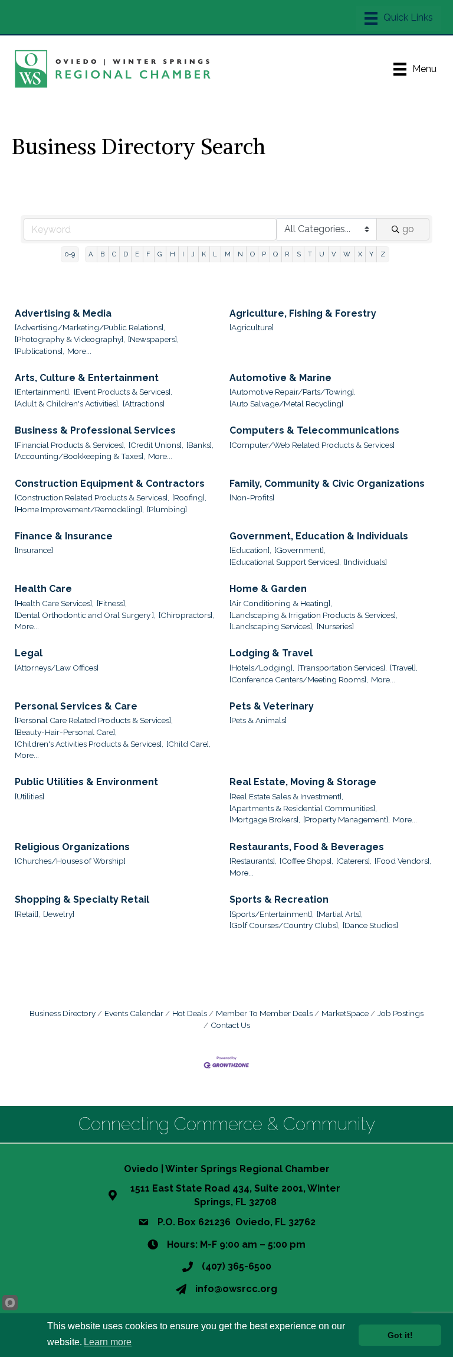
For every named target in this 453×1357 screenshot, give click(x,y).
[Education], (250, 550)
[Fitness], (112, 603)
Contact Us (230, 1025)
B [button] (102, 254)
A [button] (90, 254)
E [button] (137, 254)
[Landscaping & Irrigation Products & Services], (313, 615)
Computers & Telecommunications (314, 430)
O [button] (252, 254)
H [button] (172, 254)
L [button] (215, 254)
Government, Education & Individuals (318, 536)
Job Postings (401, 1013)
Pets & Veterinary (271, 706)
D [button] (125, 254)
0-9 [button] (70, 254)
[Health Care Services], (54, 603)
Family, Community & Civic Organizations (327, 483)
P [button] (264, 254)
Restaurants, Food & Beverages (306, 846)
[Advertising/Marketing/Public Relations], (90, 327)
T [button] (310, 254)
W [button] (346, 254)
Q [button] (275, 254)
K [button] (204, 254)
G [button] (159, 254)
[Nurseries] (335, 626)
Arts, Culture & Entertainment (87, 377)
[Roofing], (189, 497)
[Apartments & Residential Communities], (303, 808)
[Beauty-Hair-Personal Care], (66, 732)
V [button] (333, 254)
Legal (28, 653)
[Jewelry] (58, 914)
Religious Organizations (72, 846)
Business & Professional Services (95, 430)
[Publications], (39, 351)
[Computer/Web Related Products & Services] (312, 445)
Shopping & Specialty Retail (82, 899)
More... (79, 351)
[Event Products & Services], (123, 391)
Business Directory (62, 1013)
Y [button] (371, 254)
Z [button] (382, 254)
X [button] (360, 254)
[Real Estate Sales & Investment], (286, 796)
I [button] (183, 254)
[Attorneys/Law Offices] (57, 667)
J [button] (193, 254)
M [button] (228, 254)
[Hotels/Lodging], (261, 667)
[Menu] (398, 18)
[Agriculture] (251, 327)
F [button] (148, 254)
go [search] (408, 229)
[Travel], (404, 667)
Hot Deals (189, 1013)
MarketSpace (345, 1013)
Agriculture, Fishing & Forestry (302, 313)
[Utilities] (29, 796)
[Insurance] (34, 550)
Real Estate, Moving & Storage (302, 781)
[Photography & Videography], (70, 339)
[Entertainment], (43, 391)
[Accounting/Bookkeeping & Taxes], (80, 456)
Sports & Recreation (279, 899)
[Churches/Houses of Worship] (70, 860)
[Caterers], (354, 860)
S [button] (299, 254)
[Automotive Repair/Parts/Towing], (292, 391)
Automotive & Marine (280, 377)
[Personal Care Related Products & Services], (94, 720)
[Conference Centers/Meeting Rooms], (298, 679)
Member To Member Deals (264, 1013)
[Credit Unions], (156, 445)
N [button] (240, 254)
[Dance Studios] (370, 925)
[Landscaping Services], (271, 626)
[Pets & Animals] (258, 720)
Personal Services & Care (76, 706)
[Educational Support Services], (285, 562)
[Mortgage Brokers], (264, 819)
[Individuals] (365, 562)
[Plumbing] (167, 509)
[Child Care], (188, 744)
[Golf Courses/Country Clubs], (284, 925)
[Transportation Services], (342, 667)
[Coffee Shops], (306, 860)
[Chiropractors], (186, 615)
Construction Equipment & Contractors (110, 483)
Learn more (108, 1342)
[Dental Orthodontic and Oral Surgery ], (85, 615)
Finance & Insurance (64, 536)
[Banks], (200, 445)
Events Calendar (133, 1013)
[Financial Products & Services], (70, 445)
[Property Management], (346, 819)
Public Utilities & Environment (86, 781)
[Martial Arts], (340, 914)
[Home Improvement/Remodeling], (79, 509)
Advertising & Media (63, 313)
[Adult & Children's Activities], (67, 403)
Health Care (43, 588)
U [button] (321, 254)
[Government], (300, 550)
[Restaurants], (253, 860)
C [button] (114, 254)
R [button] (287, 254)
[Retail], (27, 914)
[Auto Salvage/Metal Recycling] (286, 403)
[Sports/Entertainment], (271, 914)
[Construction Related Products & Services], (92, 497)
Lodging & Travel (271, 653)
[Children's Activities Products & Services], (89, 744)
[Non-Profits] (251, 497)
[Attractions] (144, 403)
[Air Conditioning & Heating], (280, 603)
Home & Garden (268, 588)
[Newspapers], (153, 339)
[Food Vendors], (403, 860)
